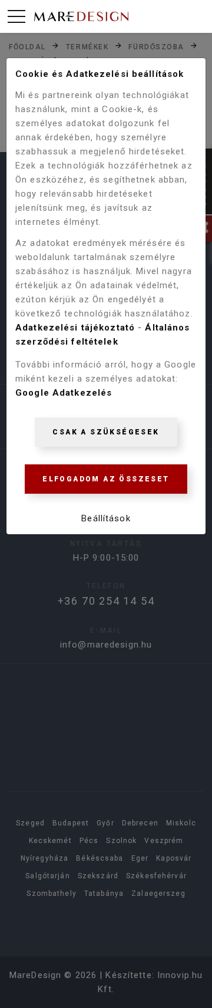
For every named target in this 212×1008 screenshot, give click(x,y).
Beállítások (105, 518)
